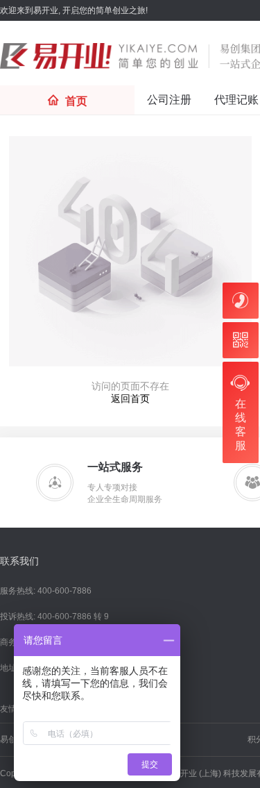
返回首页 (130, 398)
